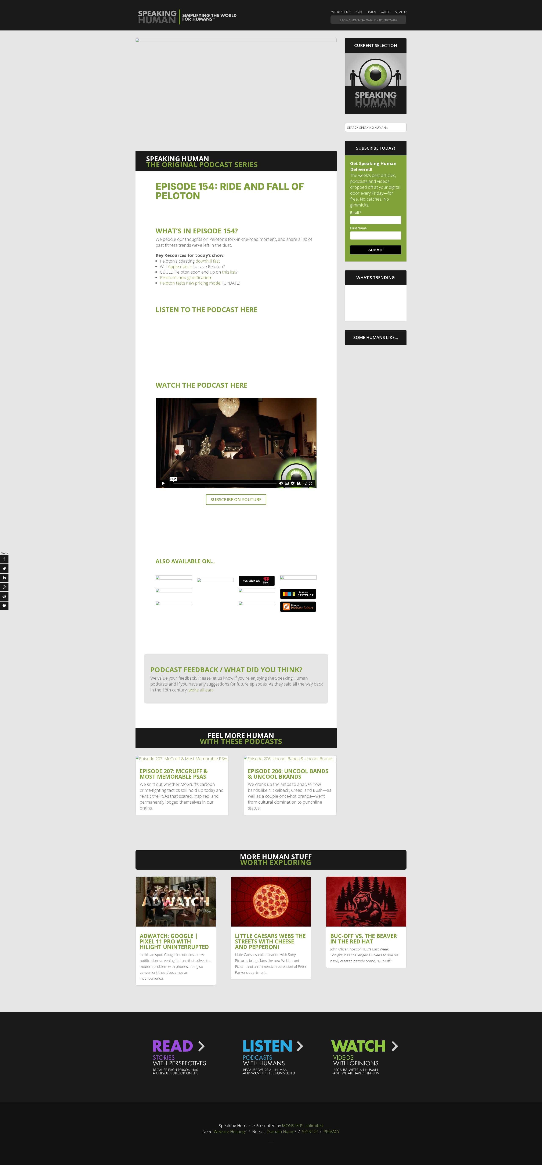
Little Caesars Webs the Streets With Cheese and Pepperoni (270, 941)
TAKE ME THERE (376, 311)
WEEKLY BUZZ (340, 12)
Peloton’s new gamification (185, 277)
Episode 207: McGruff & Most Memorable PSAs (174, 773)
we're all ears (201, 690)
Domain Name (281, 1131)
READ (358, 12)
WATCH (385, 12)
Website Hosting (229, 1131)
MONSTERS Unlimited (302, 1125)
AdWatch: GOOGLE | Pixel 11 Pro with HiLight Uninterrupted (375, 294)
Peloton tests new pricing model (190, 283)
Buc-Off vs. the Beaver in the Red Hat (363, 938)
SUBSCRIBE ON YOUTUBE (236, 499)
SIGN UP (400, 12)
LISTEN (371, 12)
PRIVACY (332, 1131)
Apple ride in (180, 266)
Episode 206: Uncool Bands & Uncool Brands (288, 773)
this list (229, 272)
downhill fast (208, 261)
